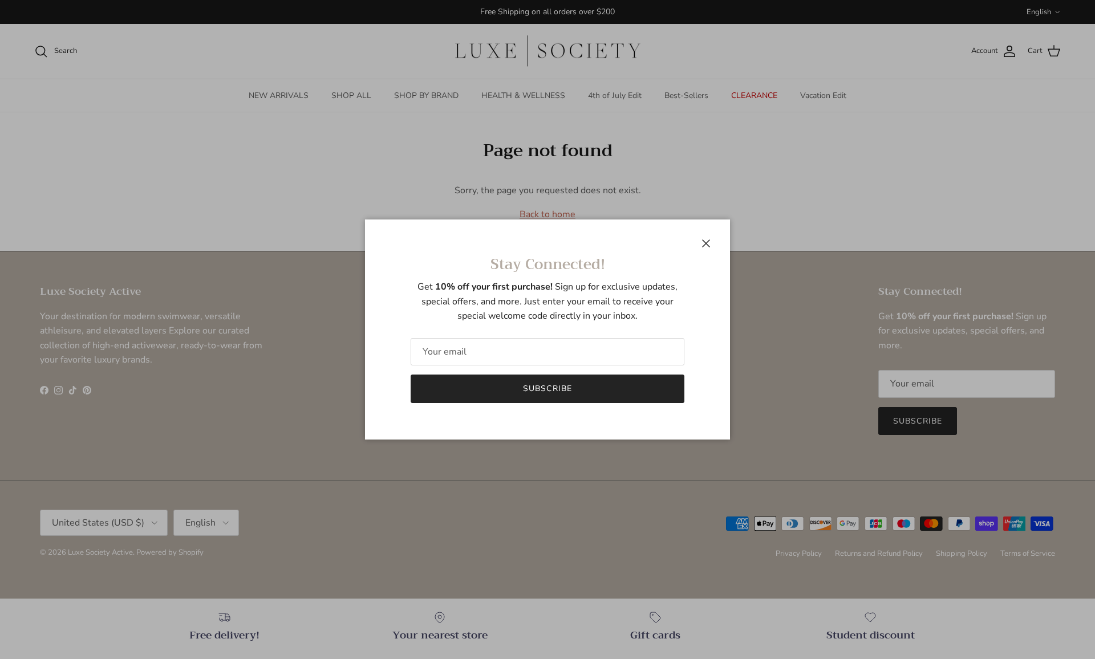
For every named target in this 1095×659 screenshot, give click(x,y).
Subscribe (547, 388)
